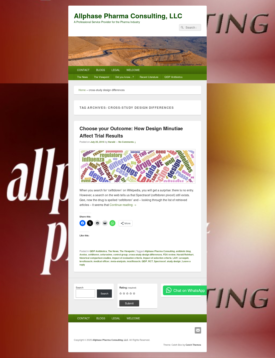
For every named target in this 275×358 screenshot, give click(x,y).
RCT (150, 261)
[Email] (198, 330)
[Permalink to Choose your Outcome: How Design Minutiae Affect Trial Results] (137, 185)
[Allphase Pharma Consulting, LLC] (137, 65)
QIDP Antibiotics (173, 77)
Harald (111, 141)
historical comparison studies (95, 258)
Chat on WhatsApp (189, 290)
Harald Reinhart (185, 254)
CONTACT (83, 70)
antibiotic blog (183, 251)
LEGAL (115, 70)
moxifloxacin (133, 261)
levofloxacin (86, 261)
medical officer (101, 261)
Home (82, 90)
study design (174, 261)
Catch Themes (193, 344)
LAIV (175, 258)
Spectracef (160, 261)
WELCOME (133, 70)
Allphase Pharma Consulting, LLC (128, 15)
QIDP (144, 261)
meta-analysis (118, 261)
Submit (129, 303)
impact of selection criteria (157, 258)
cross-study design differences (145, 254)
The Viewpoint (101, 77)
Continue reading (123, 205)
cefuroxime (106, 254)
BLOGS (100, 70)
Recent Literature (149, 77)
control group (120, 254)
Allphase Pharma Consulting (159, 251)
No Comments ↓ (127, 141)
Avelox (83, 254)
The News (82, 77)
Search (79, 287)
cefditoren (93, 254)
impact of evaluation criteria (127, 258)
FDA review (169, 254)
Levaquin (184, 258)
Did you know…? (124, 77)
